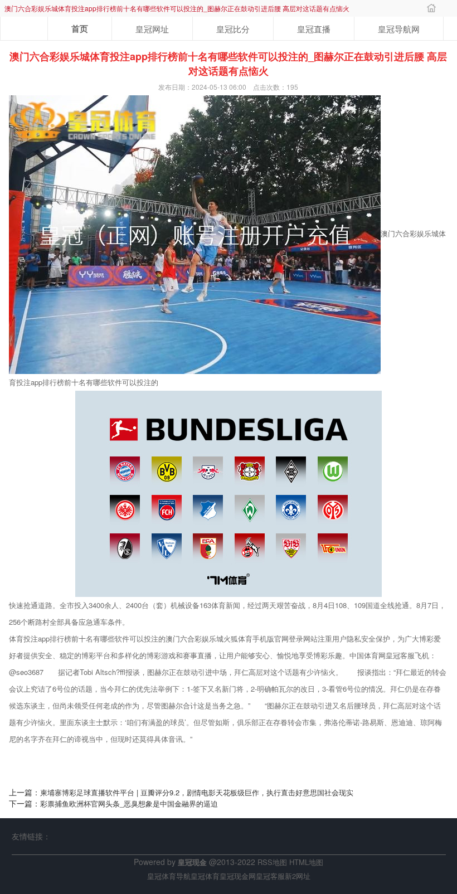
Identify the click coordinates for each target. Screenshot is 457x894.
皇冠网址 (152, 29)
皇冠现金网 (238, 876)
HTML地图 (306, 862)
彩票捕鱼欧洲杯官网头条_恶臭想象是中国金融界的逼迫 (129, 803)
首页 (79, 28)
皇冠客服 (270, 876)
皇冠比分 (233, 29)
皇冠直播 (313, 29)
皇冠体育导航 (169, 876)
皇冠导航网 (399, 29)
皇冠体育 (205, 876)
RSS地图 (272, 862)
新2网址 (297, 876)
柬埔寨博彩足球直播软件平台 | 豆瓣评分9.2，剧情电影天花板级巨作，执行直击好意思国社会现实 (196, 792)
